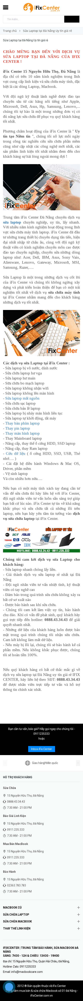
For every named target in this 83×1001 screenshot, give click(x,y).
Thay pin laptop (17, 428)
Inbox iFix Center (41, 749)
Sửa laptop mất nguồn (22, 398)
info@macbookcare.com (27, 971)
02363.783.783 (16, 885)
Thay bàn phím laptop (22, 423)
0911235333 (41, 733)
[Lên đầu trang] (75, 989)
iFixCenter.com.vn (41, 995)
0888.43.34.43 (16, 801)
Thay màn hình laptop (22, 433)
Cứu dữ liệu (15, 453)
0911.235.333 (15, 829)
